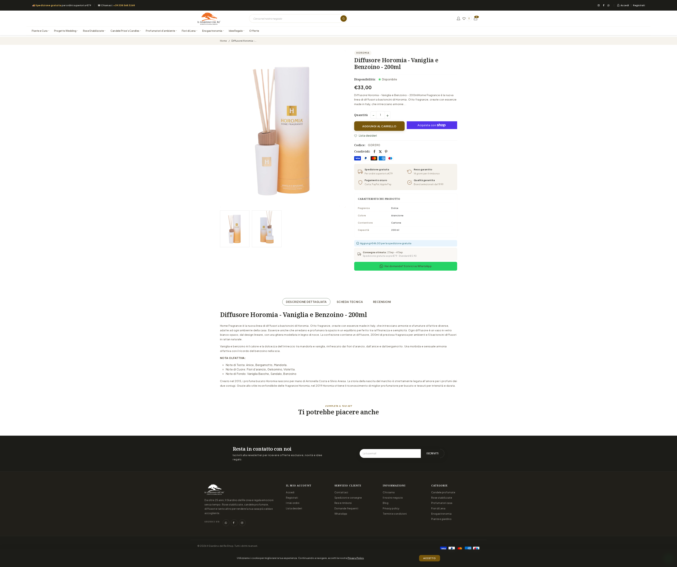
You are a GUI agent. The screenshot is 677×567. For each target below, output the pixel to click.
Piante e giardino (441, 518)
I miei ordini (293, 502)
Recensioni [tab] (382, 302)
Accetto (429, 558)
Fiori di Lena (438, 508)
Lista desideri (294, 508)
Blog (385, 502)
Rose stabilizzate (441, 497)
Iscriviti (432, 453)
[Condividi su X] (380, 151)
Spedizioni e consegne (348, 497)
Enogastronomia (441, 513)
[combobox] (298, 18)
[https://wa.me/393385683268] (226, 522)
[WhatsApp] (608, 5)
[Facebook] (604, 5)
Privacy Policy (356, 558)
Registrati (639, 5)
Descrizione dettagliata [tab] (306, 302)
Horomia (362, 52)
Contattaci (341, 492)
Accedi (625, 5)
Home (223, 40)
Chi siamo (389, 492)
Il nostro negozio (393, 497)
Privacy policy (391, 508)
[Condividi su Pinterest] (386, 151)
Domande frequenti (346, 508)
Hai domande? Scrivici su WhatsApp (408, 266)
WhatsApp (340, 513)
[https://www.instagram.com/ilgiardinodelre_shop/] (242, 522)
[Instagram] (599, 5)
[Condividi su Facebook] (374, 151)
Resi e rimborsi (343, 502)
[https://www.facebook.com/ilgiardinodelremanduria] (234, 522)
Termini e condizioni (395, 513)
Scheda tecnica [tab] (350, 302)
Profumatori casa (441, 502)
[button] (476, 18)
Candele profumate (443, 492)
